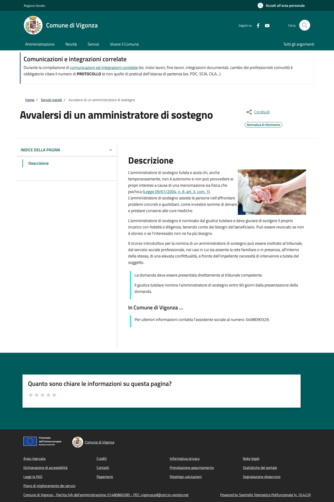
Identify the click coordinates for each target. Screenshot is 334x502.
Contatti (103, 467)
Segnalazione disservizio (261, 476)
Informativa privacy (185, 458)
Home (29, 100)
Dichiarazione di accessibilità (45, 467)
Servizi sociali (51, 100)
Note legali (251, 458)
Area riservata (34, 458)
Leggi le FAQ (32, 476)
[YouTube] (265, 25)
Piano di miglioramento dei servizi (49, 485)
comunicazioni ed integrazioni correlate (104, 67)
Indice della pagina (40, 150)
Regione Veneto (34, 5)
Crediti (102, 458)
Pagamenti (105, 476)
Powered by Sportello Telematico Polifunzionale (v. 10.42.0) (265, 494)
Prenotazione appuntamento (192, 467)
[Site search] (304, 25)
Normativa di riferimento (263, 124)
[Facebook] (256, 25)
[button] (281, 5)
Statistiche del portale (260, 467)
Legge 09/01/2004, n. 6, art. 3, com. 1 (176, 192)
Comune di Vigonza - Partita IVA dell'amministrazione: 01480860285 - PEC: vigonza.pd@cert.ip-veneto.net (106, 494)
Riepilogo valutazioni (186, 476)
